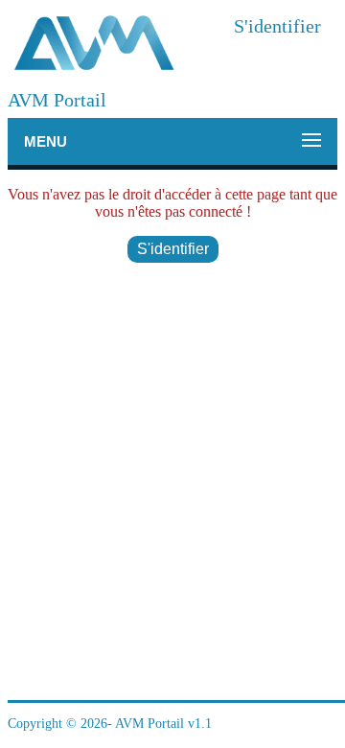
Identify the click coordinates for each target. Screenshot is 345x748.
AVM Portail (57, 99)
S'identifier (277, 25)
